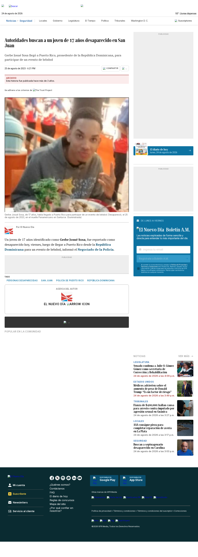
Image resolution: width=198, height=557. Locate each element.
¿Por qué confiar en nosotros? (61, 509)
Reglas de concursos (62, 500)
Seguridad (26, 20)
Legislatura (73, 20)
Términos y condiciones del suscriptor (154, 511)
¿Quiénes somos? (60, 484)
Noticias (11, 20)
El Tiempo (90, 20)
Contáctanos (57, 488)
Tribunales (119, 20)
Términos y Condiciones (149, 267)
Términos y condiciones (124, 511)
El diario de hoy (59, 496)
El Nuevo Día (55, 304)
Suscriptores (185, 20)
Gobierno (57, 20)
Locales (43, 20)
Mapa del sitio (58, 504)
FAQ (52, 492)
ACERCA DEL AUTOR (66, 289)
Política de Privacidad (179, 265)
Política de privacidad (101, 511)
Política (105, 20)
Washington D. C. (139, 20)
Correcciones (180, 511)
